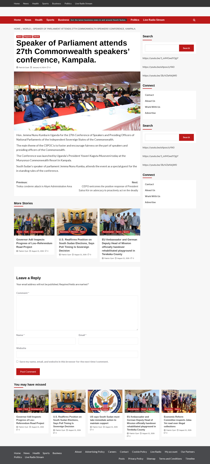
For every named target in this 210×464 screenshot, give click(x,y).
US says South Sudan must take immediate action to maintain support (104, 419)
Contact (149, 94)
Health (35, 3)
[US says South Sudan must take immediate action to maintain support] (105, 401)
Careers (112, 451)
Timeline (190, 458)
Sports (45, 3)
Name (20, 334)
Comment (22, 292)
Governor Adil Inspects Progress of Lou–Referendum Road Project (34, 243)
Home (17, 3)
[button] (194, 20)
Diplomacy (64, 232)
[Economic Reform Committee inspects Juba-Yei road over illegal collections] (179, 401)
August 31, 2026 (38, 251)
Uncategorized (37, 232)
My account (171, 451)
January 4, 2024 (39, 67)
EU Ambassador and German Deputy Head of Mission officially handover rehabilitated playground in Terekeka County (119, 247)
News (26, 3)
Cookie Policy (139, 451)
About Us (150, 100)
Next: (108, 186)
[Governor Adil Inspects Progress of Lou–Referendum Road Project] (34, 222)
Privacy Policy (135, 458)
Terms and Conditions (170, 458)
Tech (26, 232)
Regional (28, 37)
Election (74, 232)
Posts (122, 458)
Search (148, 36)
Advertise (150, 112)
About (78, 451)
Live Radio (155, 451)
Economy (168, 409)
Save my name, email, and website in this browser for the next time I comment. (64, 361)
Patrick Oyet (24, 67)
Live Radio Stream (83, 3)
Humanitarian (108, 232)
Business (56, 3)
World (36, 37)
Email (82, 334)
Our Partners (188, 451)
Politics (68, 3)
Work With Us (152, 106)
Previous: (44, 184)
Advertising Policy (95, 451)
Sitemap (151, 458)
